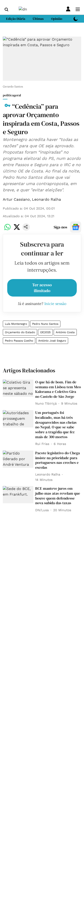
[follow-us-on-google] (75, 227)
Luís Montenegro (16, 323)
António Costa (65, 332)
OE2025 (45, 332)
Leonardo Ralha (46, 199)
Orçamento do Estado (20, 332)
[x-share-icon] (17, 229)
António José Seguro (52, 340)
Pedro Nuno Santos (45, 323)
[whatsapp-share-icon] (7, 229)
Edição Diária (15, 18)
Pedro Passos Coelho (19, 340)
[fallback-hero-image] (18, 388)
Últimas (38, 18)
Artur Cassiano (16, 199)
